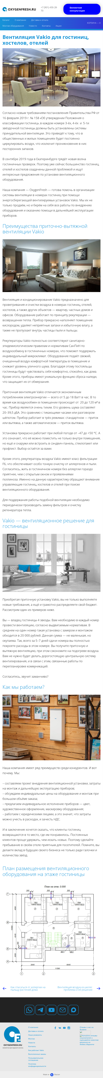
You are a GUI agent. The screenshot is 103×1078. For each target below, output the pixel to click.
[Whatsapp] (29, 1010)
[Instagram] (69, 1027)
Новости (33, 25)
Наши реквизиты (35, 1035)
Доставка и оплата (39, 20)
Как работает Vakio (36, 1050)
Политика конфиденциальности (37, 1065)
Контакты (46, 25)
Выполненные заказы (37, 1054)
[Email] (63, 1010)
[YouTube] (51, 1010)
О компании (20, 20)
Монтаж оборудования (13, 25)
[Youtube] (64, 1027)
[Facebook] (55, 1027)
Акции (59, 25)
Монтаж (31, 1039)
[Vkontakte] (60, 1027)
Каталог (6, 20)
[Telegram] (40, 1010)
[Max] (74, 1010)
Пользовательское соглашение (35, 1059)
